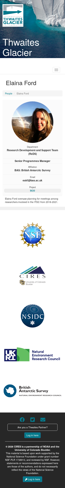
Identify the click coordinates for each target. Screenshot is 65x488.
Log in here (32, 435)
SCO (32, 190)
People (8, 93)
